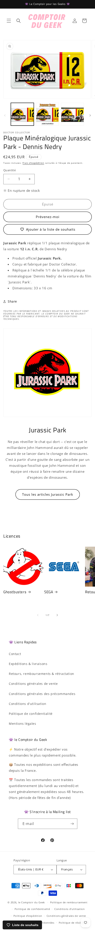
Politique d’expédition (27, 915)
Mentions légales (22, 723)
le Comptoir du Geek (31, 902)
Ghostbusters (14, 591)
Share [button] (12, 301)
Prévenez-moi (47, 217)
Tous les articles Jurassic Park (47, 494)
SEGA (48, 591)
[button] (9, 21)
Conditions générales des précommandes (42, 694)
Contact (15, 654)
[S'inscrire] (72, 824)
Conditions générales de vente (33, 684)
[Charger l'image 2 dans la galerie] (47, 114)
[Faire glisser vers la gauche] (5, 115)
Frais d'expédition (33, 162)
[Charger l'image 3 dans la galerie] (72, 114)
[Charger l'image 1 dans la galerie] (22, 114)
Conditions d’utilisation (69, 909)
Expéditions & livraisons (28, 664)
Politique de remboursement (68, 902)
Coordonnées (45, 922)
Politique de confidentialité (31, 714)
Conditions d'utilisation (27, 704)
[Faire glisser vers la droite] (90, 115)
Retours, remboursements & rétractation (41, 674)
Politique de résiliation (74, 922)
